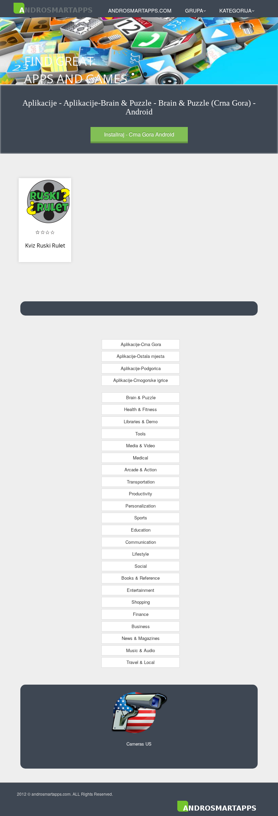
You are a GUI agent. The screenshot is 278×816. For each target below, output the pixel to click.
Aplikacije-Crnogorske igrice (140, 380)
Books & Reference (140, 578)
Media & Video (140, 445)
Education (141, 530)
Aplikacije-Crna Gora (141, 344)
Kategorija (235, 10)
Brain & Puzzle (141, 397)
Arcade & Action (140, 469)
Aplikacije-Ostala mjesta (140, 356)
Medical (140, 457)
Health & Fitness (140, 409)
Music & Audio (140, 650)
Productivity (140, 493)
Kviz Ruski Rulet (45, 245)
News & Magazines (141, 638)
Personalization (140, 505)
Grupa (194, 10)
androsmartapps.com (140, 10)
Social (141, 566)
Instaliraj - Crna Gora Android (139, 134)
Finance (140, 614)
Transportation (141, 481)
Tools (140, 433)
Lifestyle (140, 554)
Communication (140, 542)
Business (141, 626)
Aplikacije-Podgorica (141, 368)
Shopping (141, 602)
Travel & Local (140, 662)
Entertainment (140, 590)
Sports (140, 517)
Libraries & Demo (141, 421)
